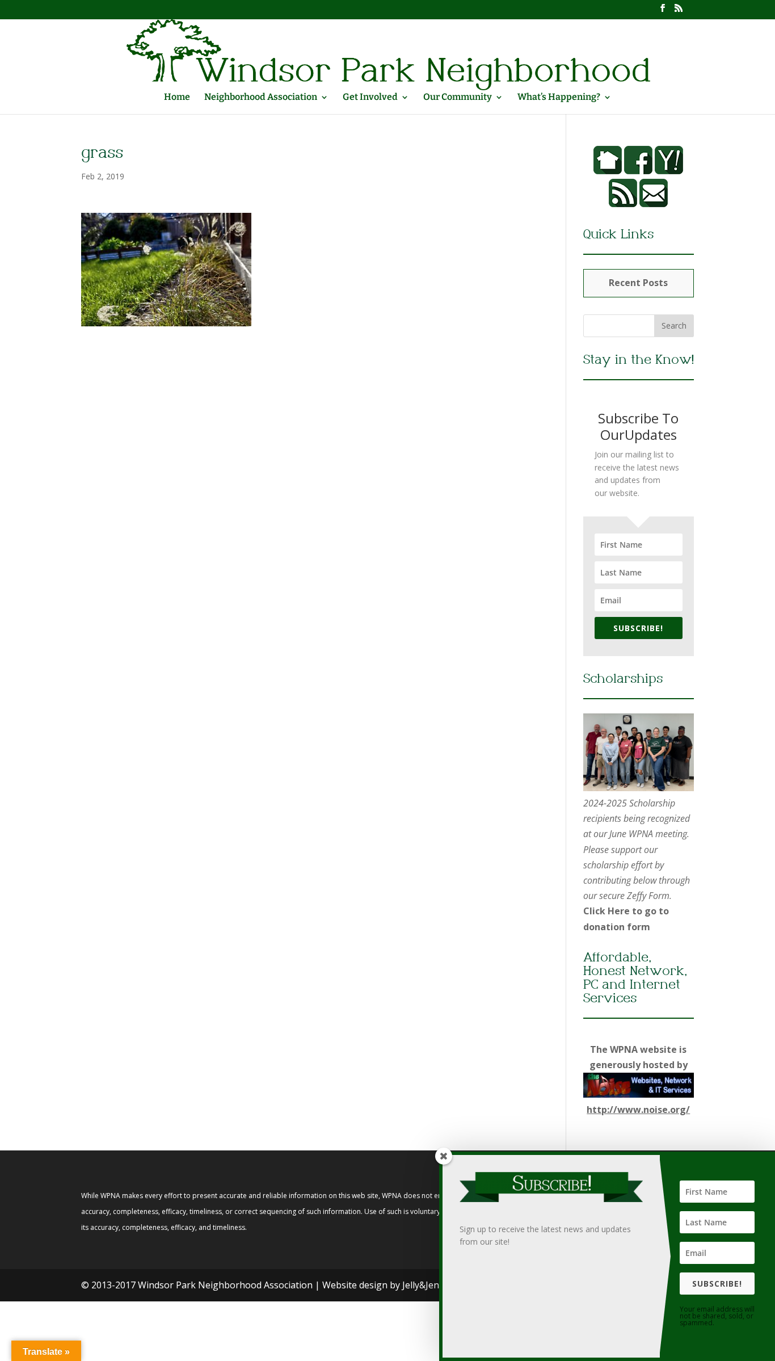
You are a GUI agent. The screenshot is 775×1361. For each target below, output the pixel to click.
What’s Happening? (558, 97)
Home (177, 97)
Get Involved (370, 97)
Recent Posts (638, 282)
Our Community (457, 97)
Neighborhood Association (260, 97)
